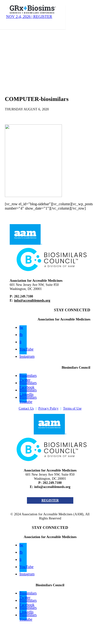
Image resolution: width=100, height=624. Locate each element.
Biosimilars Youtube (28, 399)
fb (21, 335)
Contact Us (26, 408)
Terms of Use (72, 408)
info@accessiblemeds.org (32, 300)
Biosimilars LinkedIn (28, 392)
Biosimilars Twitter (28, 377)
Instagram (26, 356)
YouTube (26, 349)
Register (50, 500)
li (20, 342)
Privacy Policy (48, 408)
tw (21, 327)
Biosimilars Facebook (28, 385)
